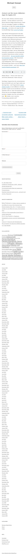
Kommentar (5, 131)
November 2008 (5, 499)
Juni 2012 (4, 476)
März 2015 (4, 446)
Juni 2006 (4, 502)
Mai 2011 (4, 489)
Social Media (7, 255)
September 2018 (5, 368)
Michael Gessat (14, 3)
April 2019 (4, 355)
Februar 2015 (5, 448)
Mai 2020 (4, 333)
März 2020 (4, 336)
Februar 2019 (5, 359)
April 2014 (4, 463)
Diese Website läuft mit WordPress (9, 553)
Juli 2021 (4, 309)
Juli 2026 (4, 269)
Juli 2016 (4, 417)
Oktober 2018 (5, 366)
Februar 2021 (5, 318)
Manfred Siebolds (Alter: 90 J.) (9, 206)
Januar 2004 (4, 506)
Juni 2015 (4, 441)
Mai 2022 (4, 299)
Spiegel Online (7, 257)
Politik (15, 251)
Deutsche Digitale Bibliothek (8, 238)
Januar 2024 (4, 279)
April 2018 (4, 377)
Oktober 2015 (5, 433)
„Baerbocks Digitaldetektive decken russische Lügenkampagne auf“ (13, 218)
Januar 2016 (4, 428)
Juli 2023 (4, 286)
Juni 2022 (4, 297)
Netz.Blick (4, 251)
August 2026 (5, 268)
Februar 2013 (5, 469)
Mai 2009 (4, 497)
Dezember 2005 (5, 504)
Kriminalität (5, 249)
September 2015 (5, 435)
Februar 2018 (5, 381)
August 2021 (5, 307)
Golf (18, 245)
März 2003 (4, 512)
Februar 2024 (5, 277)
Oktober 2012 (5, 473)
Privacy (21, 251)
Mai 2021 (4, 312)
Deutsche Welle (17, 238)
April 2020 (4, 335)
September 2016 (5, 413)
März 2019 (4, 357)
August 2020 (5, 327)
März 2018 (4, 379)
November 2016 (5, 409)
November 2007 (5, 500)
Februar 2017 (5, 404)
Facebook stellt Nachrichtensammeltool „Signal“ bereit (20, 114)
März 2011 (4, 491)
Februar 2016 (5, 426)
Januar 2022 (4, 303)
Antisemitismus (5, 235)
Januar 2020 (4, 338)
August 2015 (5, 437)
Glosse (13, 245)
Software (17, 255)
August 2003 (5, 510)
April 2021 (4, 314)
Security (17, 253)
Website (4, 160)
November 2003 (5, 508)
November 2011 (5, 482)
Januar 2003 (4, 514)
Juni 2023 (4, 288)
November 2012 (5, 471)
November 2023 (5, 282)
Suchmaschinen (17, 257)
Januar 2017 (4, 405)
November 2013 (5, 465)
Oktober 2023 (5, 284)
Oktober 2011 (5, 484)
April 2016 (4, 422)
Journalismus (12, 247)
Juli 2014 (4, 461)
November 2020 (5, 323)
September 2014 (5, 458)
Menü (14, 7)
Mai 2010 (4, 495)
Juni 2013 (4, 467)
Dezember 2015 (5, 430)
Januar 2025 (4, 273)
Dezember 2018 (5, 363)
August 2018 (5, 370)
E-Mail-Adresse (6, 154)
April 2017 (4, 400)
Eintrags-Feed (5, 540)
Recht (3, 253)
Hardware (5, 247)
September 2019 (5, 346)
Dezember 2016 (5, 407)
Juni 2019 (4, 351)
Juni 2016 (4, 418)
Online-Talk (9, 251)
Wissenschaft (17, 259)
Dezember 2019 (5, 340)
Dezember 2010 (5, 493)
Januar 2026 (4, 271)
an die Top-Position (18, 30)
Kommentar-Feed (6, 541)
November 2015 (5, 432)
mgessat (4, 103)
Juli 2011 (4, 487)
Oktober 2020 (5, 325)
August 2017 (5, 392)
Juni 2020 (4, 331)
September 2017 (5, 391)
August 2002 (5, 515)
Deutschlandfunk (8, 240)
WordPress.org (5, 543)
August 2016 (5, 415)
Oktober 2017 (5, 389)
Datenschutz (11, 237)
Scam (7, 253)
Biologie (10, 235)
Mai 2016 (4, 420)
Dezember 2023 (5, 281)
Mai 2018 (4, 376)
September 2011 (5, 486)
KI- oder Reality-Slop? (7, 182)
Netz (17, 105)
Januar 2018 (4, 383)
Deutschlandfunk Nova (12, 241)
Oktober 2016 (5, 411)
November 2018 (5, 364)
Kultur (10, 249)
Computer (18, 235)
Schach (11, 253)
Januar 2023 (4, 290)
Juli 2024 (4, 275)
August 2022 (5, 294)
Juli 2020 (4, 329)
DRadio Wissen (11, 105)
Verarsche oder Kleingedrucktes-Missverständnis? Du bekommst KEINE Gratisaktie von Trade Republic (13, 223)
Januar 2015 (4, 450)
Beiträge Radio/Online (12, 103)
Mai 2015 (4, 443)
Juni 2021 (4, 310)
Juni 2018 (4, 374)
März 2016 (4, 424)
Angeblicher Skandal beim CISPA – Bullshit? (12, 184)
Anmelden (4, 538)
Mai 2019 (4, 353)
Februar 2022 (5, 301)
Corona (4, 237)
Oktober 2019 (5, 344)
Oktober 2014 (5, 456)
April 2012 (4, 478)
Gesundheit (6, 245)
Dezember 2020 (5, 322)
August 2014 (5, 459)
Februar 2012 (5, 480)
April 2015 (4, 445)
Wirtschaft (20, 105)
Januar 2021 (4, 320)
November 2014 (5, 454)
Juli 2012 (4, 474)
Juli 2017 (4, 394)
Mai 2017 (4, 398)
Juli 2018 (4, 372)
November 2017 (5, 387)
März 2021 (4, 316)
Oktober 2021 (5, 305)
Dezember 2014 (5, 452)
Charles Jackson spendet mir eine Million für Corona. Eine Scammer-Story (13, 208)
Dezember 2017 (5, 385)
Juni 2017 (4, 396)
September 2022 (5, 292)
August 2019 (5, 348)
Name (4, 148)
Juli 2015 (4, 439)
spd (22, 255)
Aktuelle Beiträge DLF (7, 186)
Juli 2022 (4, 295)
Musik (14, 249)
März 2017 (4, 402)
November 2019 (5, 342)
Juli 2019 (4, 350)
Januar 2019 (4, 361)
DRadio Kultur (4, 243)
